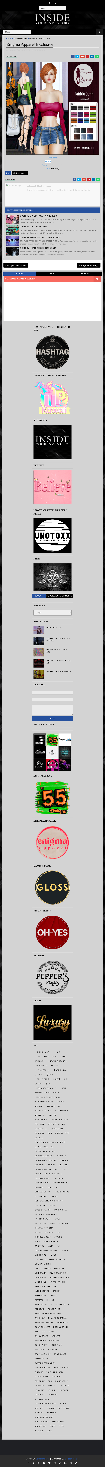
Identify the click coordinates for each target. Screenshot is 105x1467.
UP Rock (64, 1390)
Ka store (39, 1246)
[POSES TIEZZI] (42, 1079)
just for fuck (50, 1241)
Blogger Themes (72, 1458)
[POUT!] (56, 1079)
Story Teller (41, 1358)
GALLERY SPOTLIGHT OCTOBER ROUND (40, 237)
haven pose (40, 1223)
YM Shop (39, 1431)
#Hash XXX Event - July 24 (58, 661)
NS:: (56, 1286)
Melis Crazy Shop (58, 1273)
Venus (63, 1404)
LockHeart (40, 1259)
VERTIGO (39, 1408)
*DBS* (56, 1093)
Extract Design (43, 1192)
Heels (53, 1223)
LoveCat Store (57, 1259)
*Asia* (64, 1088)
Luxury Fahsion (43, 1264)
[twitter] (33, 1463)
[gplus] (39, 1463)
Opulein (56, 1291)
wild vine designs (44, 1417)
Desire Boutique (53, 1174)
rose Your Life (60, 1327)
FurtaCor (40, 1205)
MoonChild (40, 1282)
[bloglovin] (49, 1463)
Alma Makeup (61, 1111)
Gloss (52, 1205)
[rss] (55, 3)
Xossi (53, 1426)
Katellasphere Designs (47, 1250)
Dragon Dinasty (43, 1178)
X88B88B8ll (41, 1426)
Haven (57, 1219)
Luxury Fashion (43, 1268)
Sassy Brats (41, 1336)
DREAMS (59, 1178)
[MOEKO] (51, 1074)
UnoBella (39, 1385)
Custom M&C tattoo (46, 1169)
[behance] (65, 1463)
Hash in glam (60, 1210)
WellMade (51, 1413)
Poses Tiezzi (54, 1309)
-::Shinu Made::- (43, 1052)
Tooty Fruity (41, 1376)
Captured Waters (44, 1147)
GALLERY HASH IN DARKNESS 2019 (38, 248)
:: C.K (57, 1052)
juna (37, 1241)
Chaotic (61, 1156)
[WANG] (39, 1083)
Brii (50, 1133)
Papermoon (40, 1295)
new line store (42, 1286)
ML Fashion (40, 1277)
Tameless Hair (61, 1367)
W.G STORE (63, 1408)
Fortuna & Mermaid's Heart (49, 1201)
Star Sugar (60, 1354)
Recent (39, 595)
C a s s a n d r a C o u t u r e (50, 1142)
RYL (36, 1331)
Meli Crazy (40, 1273)
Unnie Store (61, 1381)
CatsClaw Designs (45, 1151)
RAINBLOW (40, 1318)
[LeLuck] (39, 1074)
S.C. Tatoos (48, 1331)
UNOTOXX (52, 1385)
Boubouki (40, 1133)
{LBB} (49, 1083)
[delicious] (76, 1463)
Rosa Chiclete (42, 1327)
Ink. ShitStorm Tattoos (47, 1232)
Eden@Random (42, 1183)
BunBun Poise (62, 1133)
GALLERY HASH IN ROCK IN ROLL (58, 639)
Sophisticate (42, 1345)
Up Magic (39, 1390)
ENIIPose (39, 1187)
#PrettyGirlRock (44, 1102)
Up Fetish (64, 1385)
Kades (51, 1246)
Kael (59, 1246)
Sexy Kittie (40, 1340)
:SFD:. (64, 1056)
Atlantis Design (60, 1120)
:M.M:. (55, 1056)
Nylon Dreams (42, 1291)
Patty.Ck (54, 1295)
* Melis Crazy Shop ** (46, 1088)
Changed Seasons (44, 1156)
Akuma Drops (54, 1106)
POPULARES (52, 595)
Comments (66, 595)
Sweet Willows (43, 1367)
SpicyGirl (40, 1349)
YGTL (61, 1426)
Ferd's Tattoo (62, 1192)
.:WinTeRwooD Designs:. (47, 1065)
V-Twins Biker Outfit (46, 1404)
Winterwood (41, 1422)
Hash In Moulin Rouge (46, 1214)
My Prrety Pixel (57, 1282)
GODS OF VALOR (42, 1210)
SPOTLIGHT (53, 1349)
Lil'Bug (53, 1255)
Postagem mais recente (16, 265)
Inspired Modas (43, 1237)
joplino (58, 1237)
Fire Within (40, 1196)
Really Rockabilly (57, 1318)
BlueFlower (58, 1129)
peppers (50, 1300)
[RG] (65, 1079)
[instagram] (71, 1463)
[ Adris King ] (61, 1070)
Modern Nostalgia (59, 1277)
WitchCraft (58, 1422)
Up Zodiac (40, 1395)
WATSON (39, 1413)
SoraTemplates (42, 1458)
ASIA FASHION (41, 1120)
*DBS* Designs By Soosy (47, 1097)
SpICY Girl (57, 1345)
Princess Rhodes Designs (48, 1313)
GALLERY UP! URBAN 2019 (33, 227)
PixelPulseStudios (60, 1304)
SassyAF (56, 1336)
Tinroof (39, 1372)
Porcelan (40, 1309)
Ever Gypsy (52, 1187)
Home (8, 38)
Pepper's (39, 1300)
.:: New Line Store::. (57, 1061)
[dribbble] (55, 1463)
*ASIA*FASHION (42, 1093)
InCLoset (63, 1223)
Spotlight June (43, 1354)
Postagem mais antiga (89, 265)
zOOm (49, 1431)
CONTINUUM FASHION (45, 1165)
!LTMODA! (39, 1061)
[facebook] (49, 3)
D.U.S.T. (64, 1169)
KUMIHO (65, 1250)
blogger (20, 273)
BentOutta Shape (56, 1124)
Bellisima (39, 1124)
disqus (52, 273)
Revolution (62, 1322)
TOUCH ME (40, 1381)
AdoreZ (60, 1102)
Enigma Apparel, (39, 50)
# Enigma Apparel (20, 173)
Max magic (60, 1268)
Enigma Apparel (20, 38)
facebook (85, 273)
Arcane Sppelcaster (45, 1115)
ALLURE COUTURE (43, 1111)
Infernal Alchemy (44, 1228)
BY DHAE (39, 1138)
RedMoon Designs (44, 1322)
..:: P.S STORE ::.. (43, 1070)
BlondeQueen (41, 1129)
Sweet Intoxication (45, 1363)
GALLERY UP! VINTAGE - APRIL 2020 (38, 216)
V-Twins (53, 1395)
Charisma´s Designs (45, 1160)
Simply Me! (54, 1340)
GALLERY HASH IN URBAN (58, 671)
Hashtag (55, 168)
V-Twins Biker (42, 1399)
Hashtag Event (43, 1219)
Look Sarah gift (54, 627)
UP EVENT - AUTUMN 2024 (56, 650)
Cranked (63, 1165)
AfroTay (39, 1106)
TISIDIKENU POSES (55, 1372)
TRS (50, 1381)
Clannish (64, 1160)
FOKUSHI (54, 1196)
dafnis (38, 1174)
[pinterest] (44, 1463)
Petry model (41, 1304)
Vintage (51, 1408)
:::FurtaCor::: (42, 1056)
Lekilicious (40, 1255)
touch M (56, 1376)
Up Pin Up (52, 1390)
